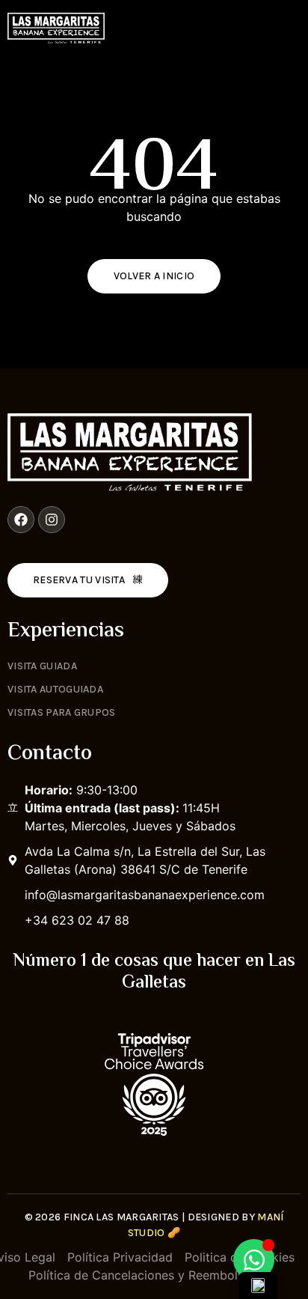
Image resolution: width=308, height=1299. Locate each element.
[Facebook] (20, 519)
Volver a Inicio (154, 276)
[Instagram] (51, 519)
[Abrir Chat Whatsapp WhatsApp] (253, 1259)
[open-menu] (293, 27)
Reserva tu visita (79, 580)
